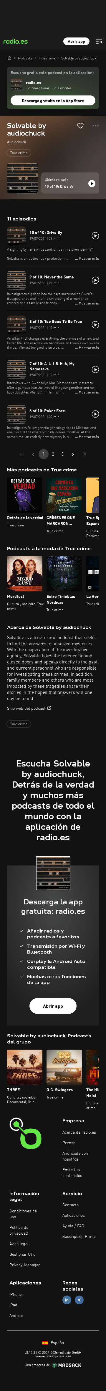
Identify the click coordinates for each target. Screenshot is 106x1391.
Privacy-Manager (24, 1265)
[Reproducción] (91, 183)
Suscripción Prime (79, 1237)
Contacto (70, 1205)
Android (16, 1316)
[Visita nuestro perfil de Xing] (79, 1300)
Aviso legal (19, 1244)
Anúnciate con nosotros (75, 1156)
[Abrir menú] (98, 41)
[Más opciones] (95, 125)
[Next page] (73, 454)
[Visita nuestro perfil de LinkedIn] (66, 1300)
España (56, 1343)
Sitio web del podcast (26, 708)
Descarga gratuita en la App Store (53, 101)
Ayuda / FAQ (73, 1226)
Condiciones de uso (23, 1214)
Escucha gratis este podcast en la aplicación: (52, 73)
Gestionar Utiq (22, 1255)
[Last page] (85, 454)
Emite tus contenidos (72, 1173)
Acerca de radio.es (79, 1132)
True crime (19, 153)
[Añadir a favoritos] (80, 125)
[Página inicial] (9, 58)
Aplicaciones (73, 1216)
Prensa (68, 1143)
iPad (13, 1305)
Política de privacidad (18, 1231)
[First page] (21, 454)
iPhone (15, 1295)
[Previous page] (33, 454)
